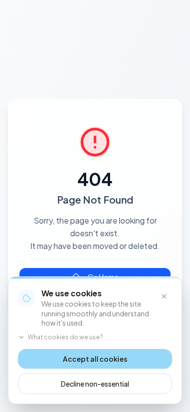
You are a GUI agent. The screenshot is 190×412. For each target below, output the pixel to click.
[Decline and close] (164, 296)
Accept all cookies (95, 358)
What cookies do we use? (65, 337)
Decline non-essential (95, 383)
